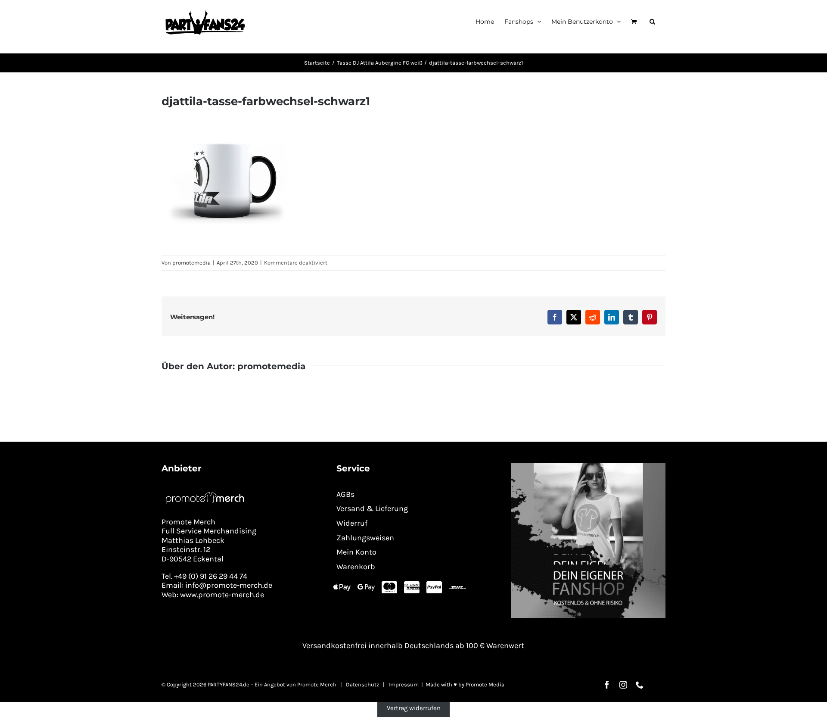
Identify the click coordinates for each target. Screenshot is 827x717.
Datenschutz (362, 684)
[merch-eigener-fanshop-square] (588, 466)
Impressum (404, 684)
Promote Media (485, 684)
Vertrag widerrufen (414, 708)
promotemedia (191, 262)
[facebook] (607, 685)
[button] (652, 21)
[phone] (640, 685)
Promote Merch (316, 684)
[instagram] (623, 685)
